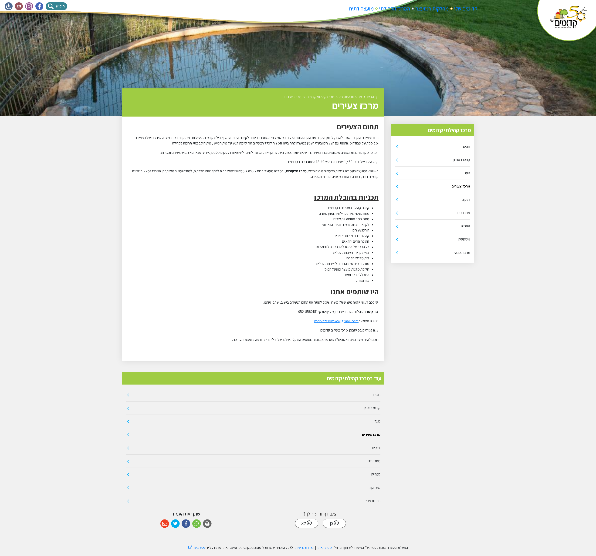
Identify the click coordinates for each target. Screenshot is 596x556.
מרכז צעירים (461, 186)
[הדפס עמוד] (207, 524)
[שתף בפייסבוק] (186, 524)
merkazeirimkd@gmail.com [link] (336, 320)
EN (20, 5)
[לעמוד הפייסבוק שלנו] (39, 6)
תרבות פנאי (462, 252)
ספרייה (465, 226)
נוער (467, 173)
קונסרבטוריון (462, 159)
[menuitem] (466, 8)
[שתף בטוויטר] (175, 524)
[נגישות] (9, 6)
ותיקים (466, 199)
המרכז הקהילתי (394, 8)
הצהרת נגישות (304, 547)
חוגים (466, 146)
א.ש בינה (196, 547)
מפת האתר (324, 547)
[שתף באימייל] (165, 524)
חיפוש (61, 5)
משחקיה (464, 239)
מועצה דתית (361, 8)
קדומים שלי (465, 8)
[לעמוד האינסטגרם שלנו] (29, 6)
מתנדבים (463, 212)
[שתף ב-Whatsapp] (197, 524)
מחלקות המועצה (432, 8)
